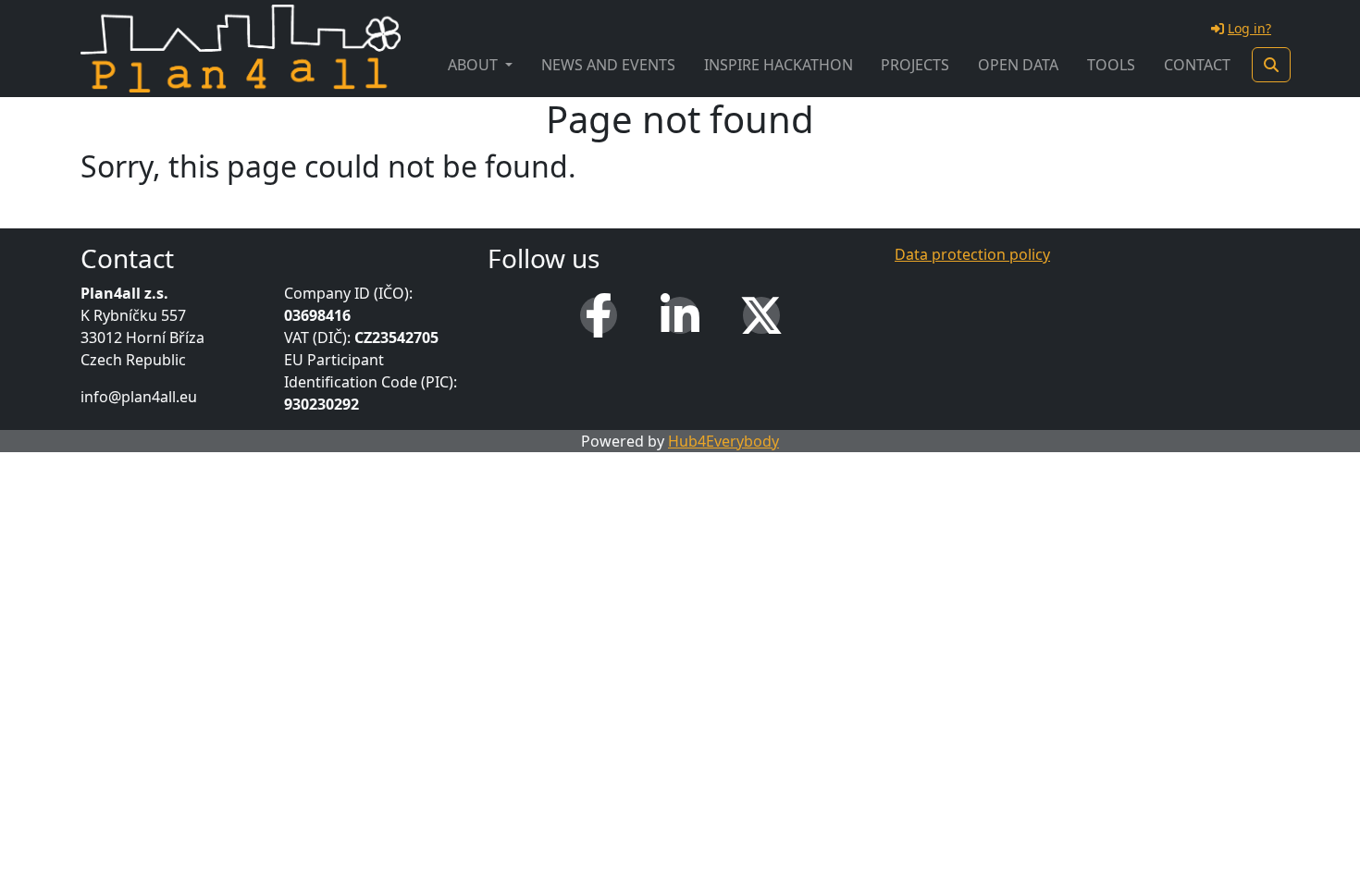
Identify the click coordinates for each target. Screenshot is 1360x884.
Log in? (1249, 28)
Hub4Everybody (723, 441)
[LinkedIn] (680, 315)
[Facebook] (598, 315)
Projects (915, 65)
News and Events (608, 65)
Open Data (1018, 65)
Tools (1111, 65)
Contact (1197, 65)
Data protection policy (972, 254)
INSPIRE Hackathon (778, 65)
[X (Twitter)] (761, 315)
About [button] (474, 65)
